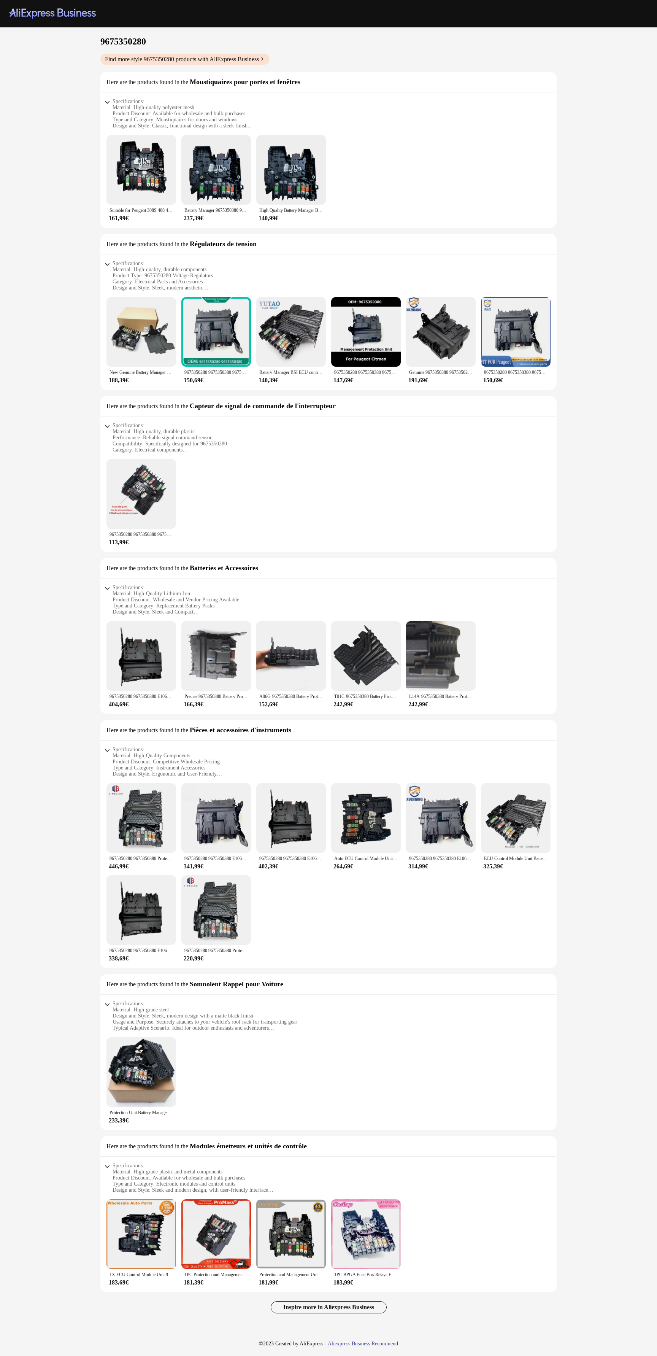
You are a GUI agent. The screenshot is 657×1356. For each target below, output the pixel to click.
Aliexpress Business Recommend (363, 1343)
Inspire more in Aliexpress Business (328, 1307)
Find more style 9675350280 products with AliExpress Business (182, 59)
